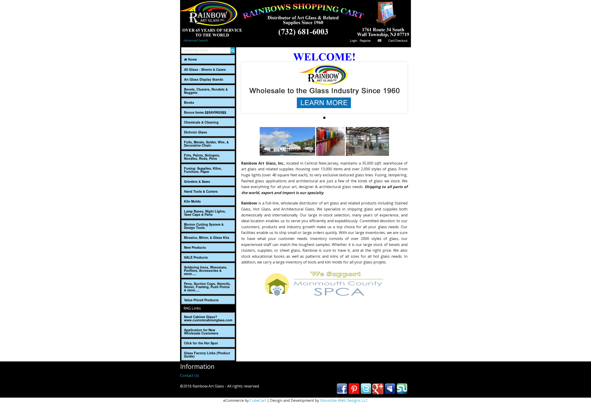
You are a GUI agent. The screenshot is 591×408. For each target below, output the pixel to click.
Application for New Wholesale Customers (201, 331)
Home (192, 59)
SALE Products (196, 257)
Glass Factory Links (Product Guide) (207, 354)
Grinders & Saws (197, 181)
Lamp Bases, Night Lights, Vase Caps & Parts (205, 213)
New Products (195, 247)
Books (189, 102)
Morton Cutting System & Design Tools (204, 226)
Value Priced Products (201, 300)
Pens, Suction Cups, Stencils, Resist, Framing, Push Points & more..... (207, 286)
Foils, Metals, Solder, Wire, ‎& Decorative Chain (206, 144)
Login (353, 40)
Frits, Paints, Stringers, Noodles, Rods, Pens (202, 157)
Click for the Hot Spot (201, 343)
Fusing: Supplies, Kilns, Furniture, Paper (203, 170)
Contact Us (189, 375)
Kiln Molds (192, 201)
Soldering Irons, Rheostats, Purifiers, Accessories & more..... (205, 270)
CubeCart (258, 400)
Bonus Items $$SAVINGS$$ (205, 112)
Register (365, 40)
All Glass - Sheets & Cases (205, 69)
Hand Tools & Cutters (201, 191)
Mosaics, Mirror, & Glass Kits (206, 237)
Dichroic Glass (195, 132)
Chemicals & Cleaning (201, 122)
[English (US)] (379, 40)
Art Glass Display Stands (203, 79)
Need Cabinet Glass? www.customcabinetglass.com (208, 318)
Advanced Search (196, 40)
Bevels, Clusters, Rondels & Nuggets (206, 91)
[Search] (233, 50)
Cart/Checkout (397, 40)
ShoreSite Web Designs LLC (344, 400)
